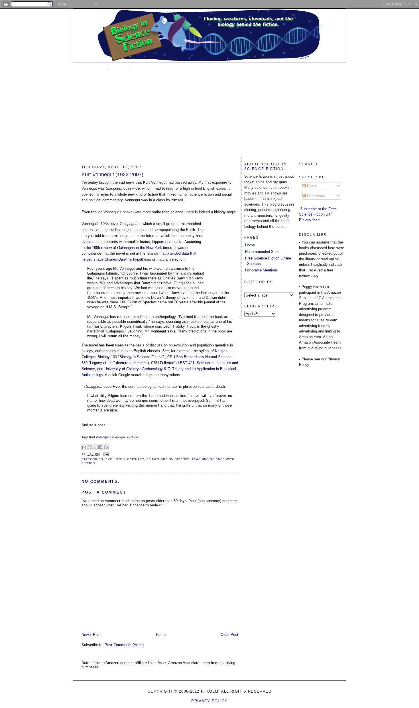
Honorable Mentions (261, 270)
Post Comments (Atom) (124, 645)
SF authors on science (168, 459)
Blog (119, 67)
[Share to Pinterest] (106, 447)
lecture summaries (132, 363)
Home (96, 67)
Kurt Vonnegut (99, 437)
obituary (135, 459)
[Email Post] (105, 454)
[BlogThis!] (89, 447)
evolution (133, 437)
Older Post (229, 634)
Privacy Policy (209, 701)
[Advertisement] (209, 117)
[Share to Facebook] (100, 447)
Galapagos (117, 437)
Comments (315, 196)
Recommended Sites (262, 251)
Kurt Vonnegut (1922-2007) (112, 174)
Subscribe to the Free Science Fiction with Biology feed (317, 214)
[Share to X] (95, 447)
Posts (311, 186)
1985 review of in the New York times (132, 248)
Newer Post (91, 634)
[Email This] (84, 447)
